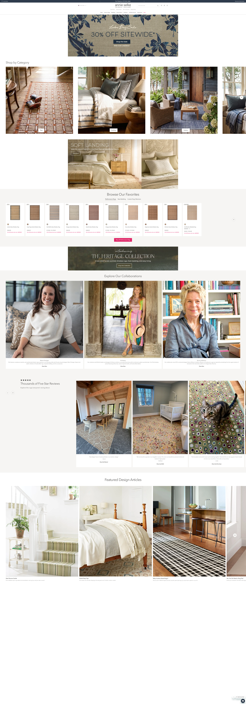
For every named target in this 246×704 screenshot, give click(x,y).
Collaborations (132, 12)
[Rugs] (41, 100)
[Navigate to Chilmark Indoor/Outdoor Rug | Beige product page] (172, 212)
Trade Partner (112, 9)
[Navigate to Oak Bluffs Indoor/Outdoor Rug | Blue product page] (54, 212)
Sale (145, 12)
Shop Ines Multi (160, 463)
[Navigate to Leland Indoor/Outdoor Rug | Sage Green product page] (15, 212)
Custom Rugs (107, 12)
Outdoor (126, 12)
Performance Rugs (110, 199)
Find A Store (5, 1)
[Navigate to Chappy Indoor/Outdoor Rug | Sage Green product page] (74, 212)
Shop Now (44, 366)
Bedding (113, 12)
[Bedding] (113, 100)
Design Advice (133, 9)
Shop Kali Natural (104, 462)
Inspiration (139, 12)
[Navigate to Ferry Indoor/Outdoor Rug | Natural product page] (133, 212)
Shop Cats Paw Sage (216, 463)
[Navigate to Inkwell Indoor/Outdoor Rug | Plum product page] (93, 212)
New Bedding (122, 199)
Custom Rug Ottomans (134, 199)
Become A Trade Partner (239, 1)
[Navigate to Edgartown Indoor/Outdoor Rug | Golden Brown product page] (152, 212)
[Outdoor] (185, 100)
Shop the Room (119, 9)
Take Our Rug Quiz (126, 9)
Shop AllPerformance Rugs (123, 239)
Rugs (101, 12)
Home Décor (119, 12)
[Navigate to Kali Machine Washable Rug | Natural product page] (192, 212)
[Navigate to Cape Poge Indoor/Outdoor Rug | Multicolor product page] (34, 212)
